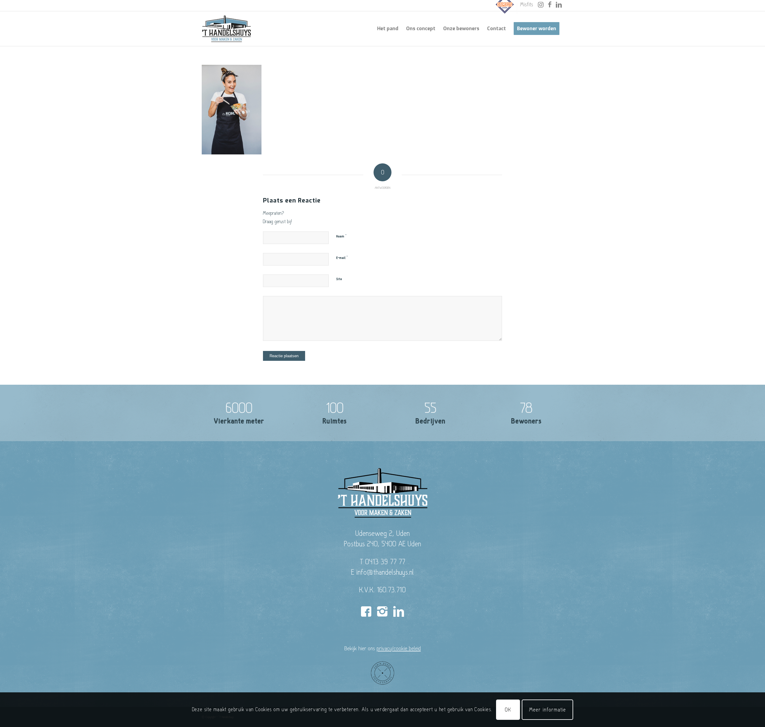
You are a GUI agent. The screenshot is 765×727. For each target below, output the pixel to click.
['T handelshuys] (226, 28)
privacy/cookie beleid (399, 648)
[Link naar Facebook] (549, 4)
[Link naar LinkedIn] (558, 4)
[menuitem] (505, 8)
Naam (341, 236)
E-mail (342, 258)
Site (339, 279)
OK (508, 709)
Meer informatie (547, 709)
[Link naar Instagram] (540, 4)
